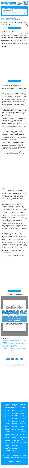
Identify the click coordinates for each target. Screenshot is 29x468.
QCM (21, 448)
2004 (17, 359)
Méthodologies (23, 442)
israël (8, 359)
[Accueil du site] (14, 3)
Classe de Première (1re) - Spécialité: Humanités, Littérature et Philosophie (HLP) (8, 415)
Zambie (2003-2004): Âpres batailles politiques (14, 348)
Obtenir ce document (15, 28)
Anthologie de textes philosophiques (8, 405)
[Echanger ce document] (14, 316)
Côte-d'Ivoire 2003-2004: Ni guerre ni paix (13, 346)
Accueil (2, 18)
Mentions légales (15, 455)
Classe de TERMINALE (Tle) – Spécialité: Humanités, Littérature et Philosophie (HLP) (15, 414)
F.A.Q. (4, 455)
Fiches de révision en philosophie (23, 423)
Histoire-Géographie (11, 18)
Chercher (24, 13)
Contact (8, 455)
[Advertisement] (14, 64)
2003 (13, 359)
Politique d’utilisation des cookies (18, 457)
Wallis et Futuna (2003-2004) (10, 350)
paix (21, 359)
